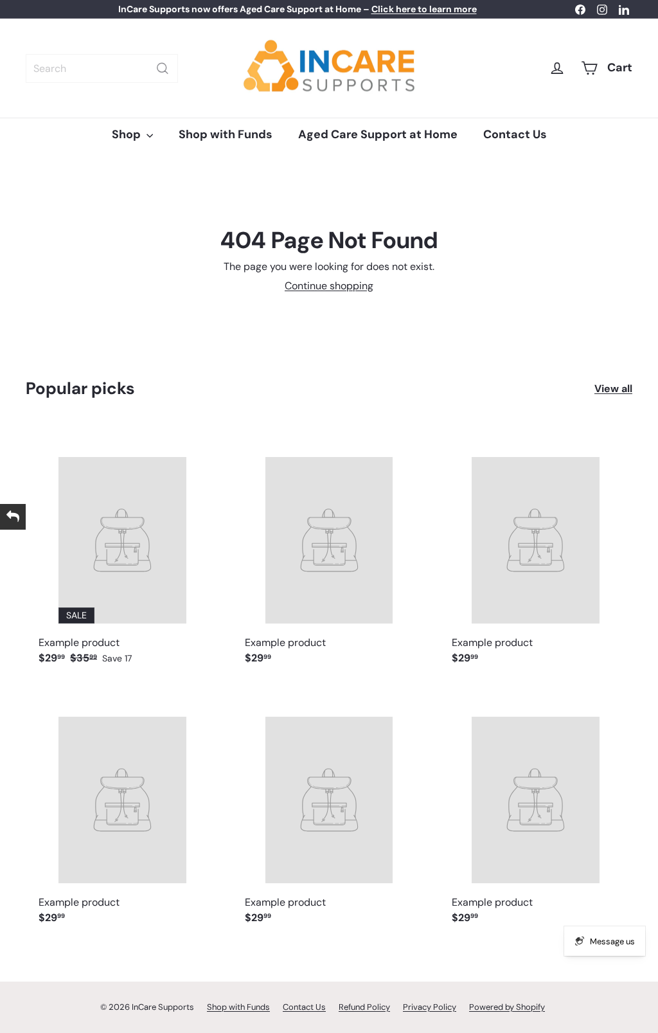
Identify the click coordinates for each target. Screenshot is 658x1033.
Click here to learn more (424, 9)
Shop (127, 134)
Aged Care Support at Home (378, 134)
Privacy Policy (429, 1007)
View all (613, 388)
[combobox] (102, 68)
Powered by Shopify (507, 1007)
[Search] (162, 68)
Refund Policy (364, 1007)
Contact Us (515, 134)
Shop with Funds (225, 134)
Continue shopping (329, 285)
